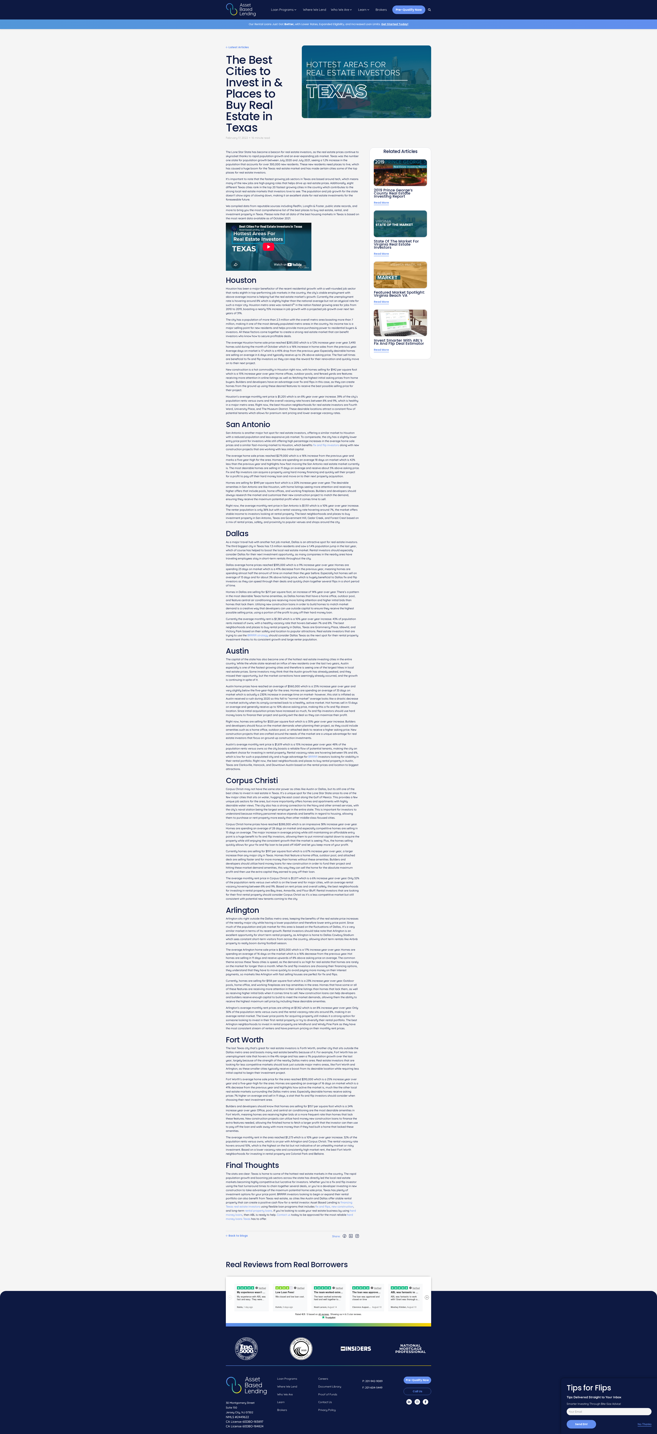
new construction (342, 1206)
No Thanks (645, 1424)
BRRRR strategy (257, 635)
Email (569, 1412)
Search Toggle (429, 9)
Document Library (329, 1386)
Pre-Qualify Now (409, 10)
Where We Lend (314, 9)
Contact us (284, 1214)
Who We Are (340, 9)
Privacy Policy (327, 1410)
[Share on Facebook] (344, 1236)
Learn (362, 9)
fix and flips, (323, 1206)
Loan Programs (282, 9)
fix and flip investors (326, 445)
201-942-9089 (374, 1381)
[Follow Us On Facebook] (425, 1402)
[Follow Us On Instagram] (417, 1402)
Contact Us (325, 1402)
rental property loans (258, 1210)
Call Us (417, 1391)
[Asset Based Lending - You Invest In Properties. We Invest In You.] (241, 9)
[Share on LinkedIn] (351, 1236)
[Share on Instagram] (357, 1236)
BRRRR (313, 756)
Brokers (381, 9)
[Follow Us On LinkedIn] (409, 1402)
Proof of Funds (327, 1394)
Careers (323, 1378)
